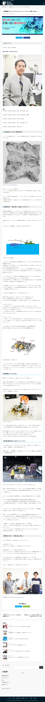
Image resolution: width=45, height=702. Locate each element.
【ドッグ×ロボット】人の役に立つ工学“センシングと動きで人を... (19, 651)
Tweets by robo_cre (6, 688)
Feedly (27, 606)
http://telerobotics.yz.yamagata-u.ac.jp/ (16, 597)
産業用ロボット (5, 684)
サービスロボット (5, 677)
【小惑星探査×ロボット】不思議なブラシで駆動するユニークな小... (20, 632)
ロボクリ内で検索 (5, 665)
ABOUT (34, 698)
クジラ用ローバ (6, 14)
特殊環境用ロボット (13, 13)
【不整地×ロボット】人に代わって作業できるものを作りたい (18, 638)
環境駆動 (38, 14)
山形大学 (35, 14)
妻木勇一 (23, 14)
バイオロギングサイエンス (13, 14)
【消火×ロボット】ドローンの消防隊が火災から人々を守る (18, 657)
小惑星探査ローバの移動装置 (29, 14)
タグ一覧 (29, 698)
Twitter (19, 606)
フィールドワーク (19, 14)
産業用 (22, 698)
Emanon (36, 700)
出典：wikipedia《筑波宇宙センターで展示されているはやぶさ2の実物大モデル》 (19, 484)
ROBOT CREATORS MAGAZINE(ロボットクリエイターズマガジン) (19, 700)
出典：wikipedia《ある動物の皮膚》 (10, 185)
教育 (3, 680)
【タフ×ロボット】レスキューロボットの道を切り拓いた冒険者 (19, 626)
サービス (12, 698)
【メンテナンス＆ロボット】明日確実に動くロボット (17, 644)
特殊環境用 (17, 698)
